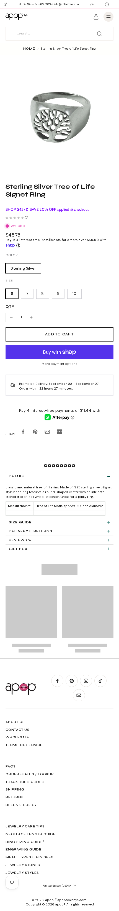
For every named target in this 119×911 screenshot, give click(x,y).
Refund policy (21, 805)
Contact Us (18, 730)
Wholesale (17, 737)
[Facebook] (57, 681)
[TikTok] (100, 681)
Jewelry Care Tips (25, 826)
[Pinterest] (72, 681)
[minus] (11, 317)
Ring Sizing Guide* (25, 842)
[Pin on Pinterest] (35, 433)
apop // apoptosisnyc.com (66, 900)
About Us (15, 722)
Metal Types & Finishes (30, 857)
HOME (29, 49)
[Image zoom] (59, 114)
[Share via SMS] (59, 433)
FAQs (11, 766)
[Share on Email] (47, 433)
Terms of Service (24, 745)
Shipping (15, 789)
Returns (15, 797)
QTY (10, 306)
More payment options (59, 364)
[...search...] (99, 33)
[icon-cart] (96, 16)
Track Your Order (25, 782)
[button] (59, 334)
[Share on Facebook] (23, 433)
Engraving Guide (24, 849)
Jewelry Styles (22, 873)
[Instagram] (86, 681)
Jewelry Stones (23, 865)
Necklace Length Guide (31, 834)
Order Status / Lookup (30, 774)
